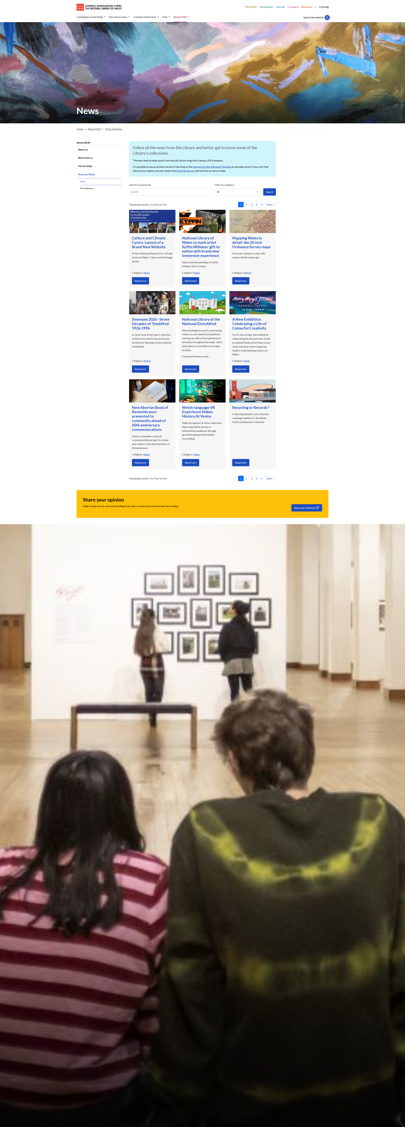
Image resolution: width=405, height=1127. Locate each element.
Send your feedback (305, 507)
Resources (306, 6)
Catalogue (293, 6)
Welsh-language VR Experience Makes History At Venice (198, 412)
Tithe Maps (250, 6)
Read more (140, 280)
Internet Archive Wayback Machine (212, 166)
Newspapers (266, 6)
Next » (270, 204)
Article (247, 272)
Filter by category (224, 184)
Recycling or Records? (250, 407)
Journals (280, 6)
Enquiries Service (185, 170)
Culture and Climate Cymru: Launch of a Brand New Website (149, 242)
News (146, 272)
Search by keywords (140, 184)
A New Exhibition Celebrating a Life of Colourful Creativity (249, 323)
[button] (104, 17)
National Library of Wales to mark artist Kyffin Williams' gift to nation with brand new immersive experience (201, 247)
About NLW (83, 142)
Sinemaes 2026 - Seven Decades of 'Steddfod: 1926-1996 (150, 323)
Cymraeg (324, 6)
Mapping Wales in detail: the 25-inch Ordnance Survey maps (251, 242)
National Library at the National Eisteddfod (201, 321)
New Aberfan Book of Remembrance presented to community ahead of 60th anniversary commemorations (150, 418)
